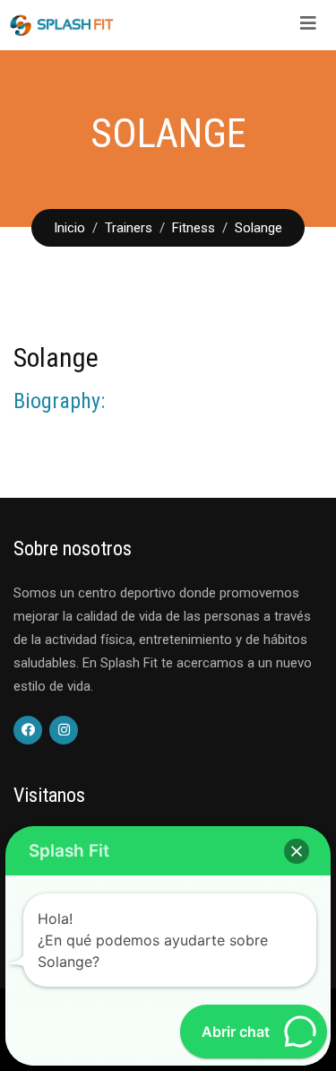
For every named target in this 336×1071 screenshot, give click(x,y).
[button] (296, 851)
